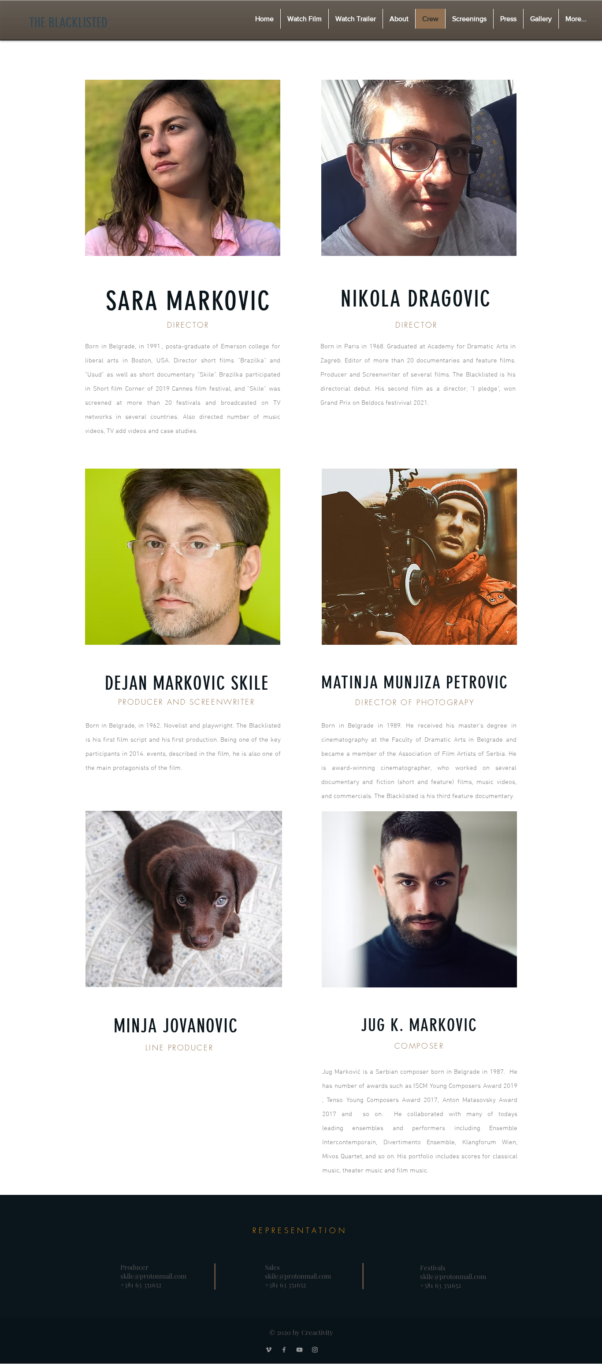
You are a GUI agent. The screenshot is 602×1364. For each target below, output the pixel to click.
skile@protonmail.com (153, 1276)
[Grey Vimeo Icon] (268, 1349)
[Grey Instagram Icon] (315, 1349)
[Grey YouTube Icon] (299, 1349)
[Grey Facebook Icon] (284, 1349)
